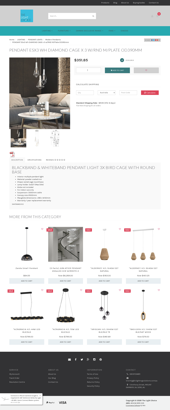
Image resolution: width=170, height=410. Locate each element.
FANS (111, 31)
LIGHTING (46, 31)
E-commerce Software (133, 405)
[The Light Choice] (26, 16)
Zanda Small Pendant (27, 268)
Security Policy (93, 386)
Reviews (50, 160)
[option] (39, 93)
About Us (125, 3)
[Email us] (69, 359)
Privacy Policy (93, 378)
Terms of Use (92, 374)
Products (105, 3)
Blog (115, 3)
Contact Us (154, 3)
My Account (14, 374)
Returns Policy (93, 382)
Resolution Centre (17, 382)
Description (17, 160)
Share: (148, 40)
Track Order (14, 378)
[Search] (93, 16)
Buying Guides (139, 3)
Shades (124, 31)
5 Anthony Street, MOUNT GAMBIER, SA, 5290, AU (138, 386)
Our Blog (52, 378)
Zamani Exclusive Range (89, 31)
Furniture (63, 31)
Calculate (151, 92)
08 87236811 (134, 374)
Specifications (34, 160)
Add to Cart (118, 70)
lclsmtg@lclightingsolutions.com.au (141, 381)
